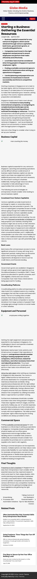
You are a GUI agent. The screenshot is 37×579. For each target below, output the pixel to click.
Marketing (4, 24)
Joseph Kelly (5, 37)
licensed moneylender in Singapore (21, 219)
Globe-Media (18, 8)
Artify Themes (19, 576)
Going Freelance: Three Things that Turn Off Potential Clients (19, 535)
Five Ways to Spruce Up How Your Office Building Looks (17, 555)
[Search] (27, 18)
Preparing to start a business (11, 468)
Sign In (32, 19)
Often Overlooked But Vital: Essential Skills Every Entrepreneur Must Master (18, 515)
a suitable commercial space (17, 425)
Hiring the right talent (8, 373)
